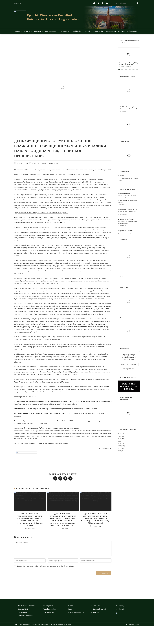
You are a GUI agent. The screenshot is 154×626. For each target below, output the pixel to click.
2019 (119, 451)
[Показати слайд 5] (125, 69)
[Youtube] (107, 3)
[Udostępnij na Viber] (65, 478)
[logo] (20, 17)
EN (20, 3)
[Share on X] (55, 478)
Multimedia (77, 31)
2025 (119, 436)
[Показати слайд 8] (129, 69)
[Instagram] (102, 3)
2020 (119, 448)
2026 (119, 434)
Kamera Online (111, 31)
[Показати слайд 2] (121, 69)
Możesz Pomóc (132, 31)
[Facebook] (94, 3)
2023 (119, 441)
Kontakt (88, 31)
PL (15, 3)
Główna (17, 31)
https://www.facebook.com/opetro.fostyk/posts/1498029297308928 (44, 443)
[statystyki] (116, 613)
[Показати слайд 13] (136, 69)
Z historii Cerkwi (38, 163)
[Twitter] (98, 3)
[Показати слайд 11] (133, 69)
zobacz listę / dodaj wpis (129, 364)
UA (17, 3)
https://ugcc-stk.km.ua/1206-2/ (25, 397)
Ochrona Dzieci (98, 31)
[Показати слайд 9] (130, 69)
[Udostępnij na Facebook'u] (60, 478)
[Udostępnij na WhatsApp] (70, 478)
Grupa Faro (136, 624)
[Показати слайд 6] (126, 69)
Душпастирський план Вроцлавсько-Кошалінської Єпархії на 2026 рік (127, 221)
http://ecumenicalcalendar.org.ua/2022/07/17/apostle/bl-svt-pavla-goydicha (41, 212)
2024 (119, 439)
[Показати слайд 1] (119, 69)
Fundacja (121, 31)
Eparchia (27, 31)
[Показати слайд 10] (132, 69)
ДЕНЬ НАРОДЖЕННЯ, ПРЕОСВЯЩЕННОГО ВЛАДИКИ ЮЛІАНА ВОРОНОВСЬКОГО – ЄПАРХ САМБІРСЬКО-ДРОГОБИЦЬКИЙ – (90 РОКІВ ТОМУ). (30, 520)
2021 (119, 446)
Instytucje (37, 31)
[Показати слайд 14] (137, 69)
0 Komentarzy (53, 163)
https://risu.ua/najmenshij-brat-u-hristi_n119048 (31, 423)
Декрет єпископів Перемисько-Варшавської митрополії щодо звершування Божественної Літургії (127, 198)
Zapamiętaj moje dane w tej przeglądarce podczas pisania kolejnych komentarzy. (45, 566)
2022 (119, 443)
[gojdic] (26, 458)
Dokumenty (64, 31)
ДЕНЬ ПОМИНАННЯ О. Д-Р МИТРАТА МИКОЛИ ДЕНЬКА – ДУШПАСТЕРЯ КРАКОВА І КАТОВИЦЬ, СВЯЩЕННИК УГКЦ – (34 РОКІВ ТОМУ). (95, 518)
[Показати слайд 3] (122, 69)
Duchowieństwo (50, 31)
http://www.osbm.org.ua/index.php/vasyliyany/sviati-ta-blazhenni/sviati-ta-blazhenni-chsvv (46, 404)
